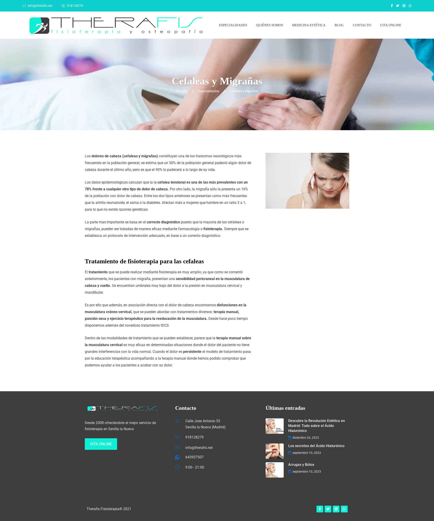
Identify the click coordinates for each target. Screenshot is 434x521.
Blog (339, 25)
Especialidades (233, 25)
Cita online (390, 25)
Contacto (362, 25)
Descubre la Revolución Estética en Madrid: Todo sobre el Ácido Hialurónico (316, 426)
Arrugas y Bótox (301, 464)
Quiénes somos (269, 25)
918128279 (75, 5)
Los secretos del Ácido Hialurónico (316, 446)
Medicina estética (309, 25)
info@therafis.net (40, 5)
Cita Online (101, 444)
